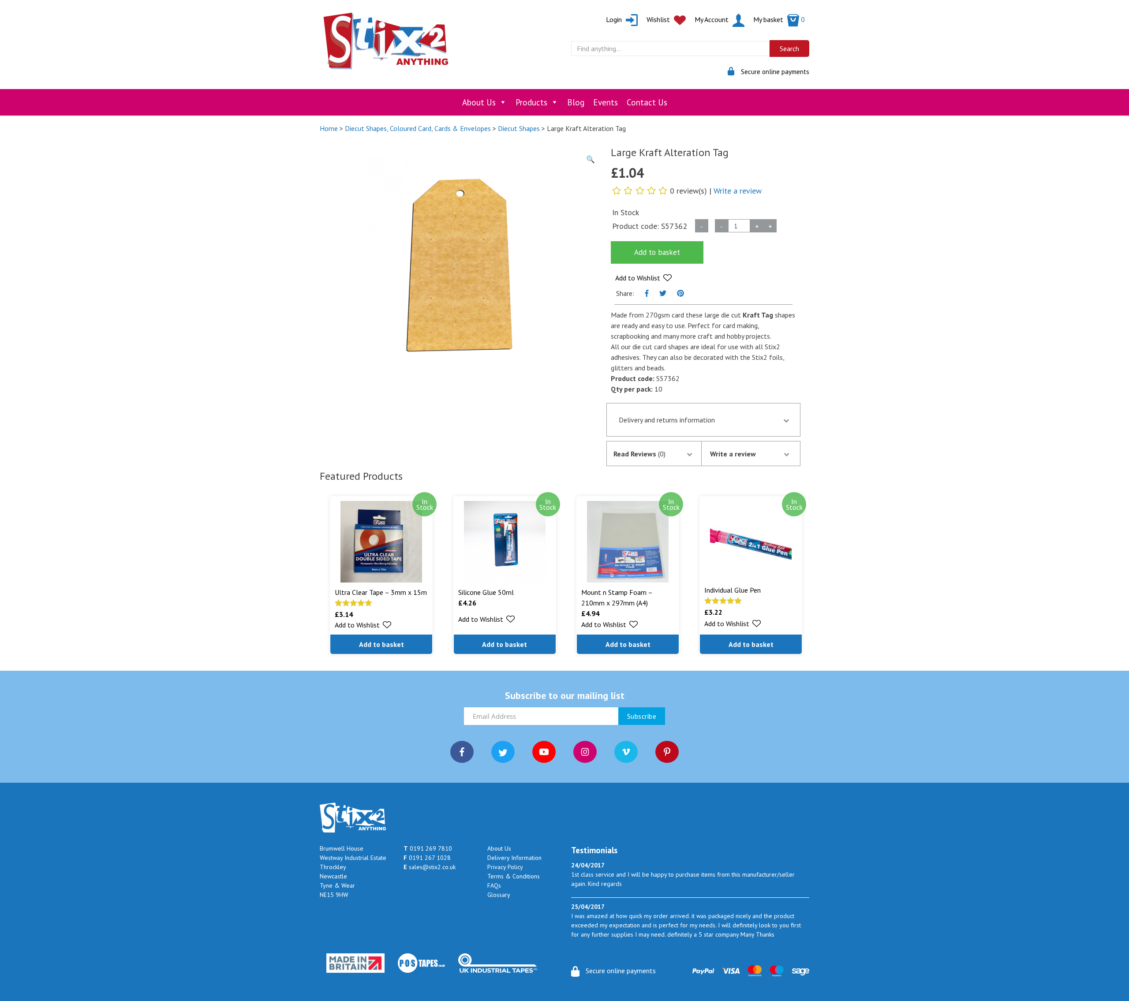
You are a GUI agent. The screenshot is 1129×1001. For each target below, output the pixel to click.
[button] (643, 278)
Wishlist (659, 19)
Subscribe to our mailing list (564, 695)
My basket (779, 19)
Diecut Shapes (519, 128)
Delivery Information (514, 858)
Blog (575, 102)
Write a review (738, 191)
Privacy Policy (505, 867)
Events (605, 102)
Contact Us (647, 102)
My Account (712, 19)
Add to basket (657, 252)
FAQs (494, 885)
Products (531, 102)
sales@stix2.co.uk (430, 867)
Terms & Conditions (513, 876)
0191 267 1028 (427, 858)
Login (615, 19)
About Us (479, 102)
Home (329, 128)
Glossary (498, 895)
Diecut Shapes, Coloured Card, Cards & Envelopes (418, 128)
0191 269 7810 (428, 848)
